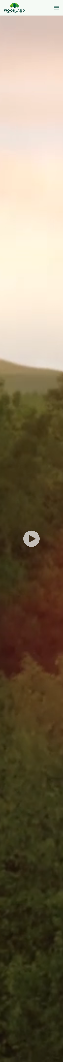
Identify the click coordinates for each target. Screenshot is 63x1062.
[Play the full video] (31, 539)
